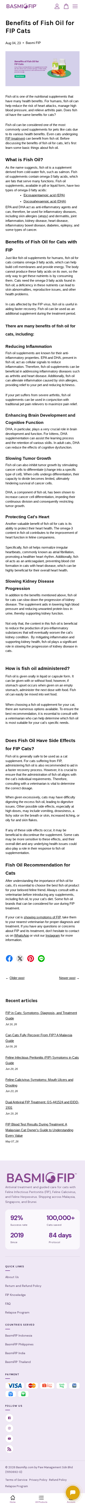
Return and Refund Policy (23, 1286)
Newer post (67, 978)
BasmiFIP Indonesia (18, 1335)
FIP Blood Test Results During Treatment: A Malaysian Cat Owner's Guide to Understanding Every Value (39, 1129)
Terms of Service (16, 1480)
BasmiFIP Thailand (18, 1362)
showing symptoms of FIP (42, 917)
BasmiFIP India (15, 1353)
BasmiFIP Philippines (19, 1344)
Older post (17, 978)
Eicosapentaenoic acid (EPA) (44, 195)
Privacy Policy (38, 1480)
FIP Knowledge (15, 1295)
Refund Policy (58, 1480)
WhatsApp (21, 935)
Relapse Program (17, 1312)
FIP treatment (15, 138)
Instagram (53, 935)
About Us (12, 1277)
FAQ (8, 1304)
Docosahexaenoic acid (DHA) (45, 201)
